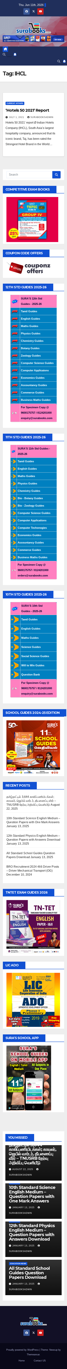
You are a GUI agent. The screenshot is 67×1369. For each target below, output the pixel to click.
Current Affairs (15, 103)
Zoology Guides (31, 355)
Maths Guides (29, 326)
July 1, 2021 (17, 117)
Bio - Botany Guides (30, 498)
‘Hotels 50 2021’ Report (27, 110)
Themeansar (33, 1354)
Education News (18, 1264)
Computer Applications (32, 520)
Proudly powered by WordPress (22, 1349)
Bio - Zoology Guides (31, 505)
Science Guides (31, 646)
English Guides (30, 318)
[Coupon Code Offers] (29, 268)
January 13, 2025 (23, 1207)
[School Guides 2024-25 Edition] (33, 747)
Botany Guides (30, 348)
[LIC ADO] (33, 999)
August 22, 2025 (23, 1169)
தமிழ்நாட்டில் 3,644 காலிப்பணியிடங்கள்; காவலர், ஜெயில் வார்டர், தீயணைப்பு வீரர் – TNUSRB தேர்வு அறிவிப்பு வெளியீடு (31, 800)
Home (22, 1360)
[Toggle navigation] (9, 55)
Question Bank (30, 674)
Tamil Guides (29, 311)
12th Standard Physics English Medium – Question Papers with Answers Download (32, 1232)
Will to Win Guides (32, 665)
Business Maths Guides (36, 399)
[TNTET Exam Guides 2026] (33, 926)
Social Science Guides (35, 656)
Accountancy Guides (34, 385)
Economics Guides (32, 377)
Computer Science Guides (37, 362)
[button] (4, 54)
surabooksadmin (41, 117)
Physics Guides (30, 333)
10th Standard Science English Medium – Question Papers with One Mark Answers (32, 1194)
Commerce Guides (32, 392)
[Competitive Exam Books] (32, 219)
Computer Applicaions (35, 370)
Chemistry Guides (32, 340)
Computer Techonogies (32, 527)
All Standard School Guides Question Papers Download (29, 1273)
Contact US (40, 1360)
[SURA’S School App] (28, 1077)
